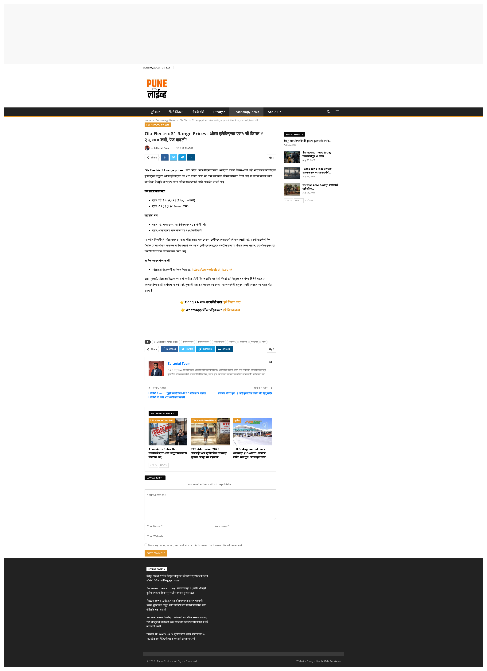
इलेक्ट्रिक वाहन (188, 342)
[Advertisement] (243, 33)
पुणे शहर (155, 112)
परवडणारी (254, 342)
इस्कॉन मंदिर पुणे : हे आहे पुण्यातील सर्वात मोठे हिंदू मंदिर (245, 393)
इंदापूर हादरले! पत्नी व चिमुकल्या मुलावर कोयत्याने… (307, 140)
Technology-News (246, 112)
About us (274, 112)
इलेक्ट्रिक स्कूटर (203, 342)
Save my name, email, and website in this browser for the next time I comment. (195, 545)
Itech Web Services (328, 661)
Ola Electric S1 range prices (166, 342)
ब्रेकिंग (237, 420)
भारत (264, 342)
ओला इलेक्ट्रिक (219, 342)
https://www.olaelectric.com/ (212, 269)
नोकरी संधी (198, 112)
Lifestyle (219, 112)
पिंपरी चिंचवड (176, 112)
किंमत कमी (243, 342)
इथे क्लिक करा (232, 302)
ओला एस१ (232, 342)
